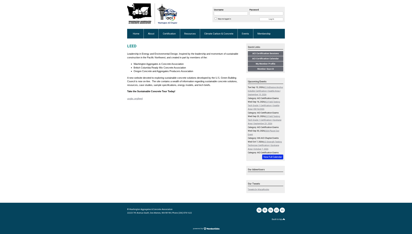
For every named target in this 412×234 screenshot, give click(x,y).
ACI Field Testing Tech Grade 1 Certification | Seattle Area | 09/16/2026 (264, 105)
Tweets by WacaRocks (258, 189)
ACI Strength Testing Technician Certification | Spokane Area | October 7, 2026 (265, 145)
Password (254, 10)
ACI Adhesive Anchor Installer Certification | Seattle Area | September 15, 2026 (265, 91)
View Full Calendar (272, 157)
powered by (198, 229)
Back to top (277, 219)
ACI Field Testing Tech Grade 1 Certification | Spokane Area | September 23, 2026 (264, 120)
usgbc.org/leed (135, 98)
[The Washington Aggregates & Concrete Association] (162, 14)
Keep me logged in (224, 19)
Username (219, 10)
